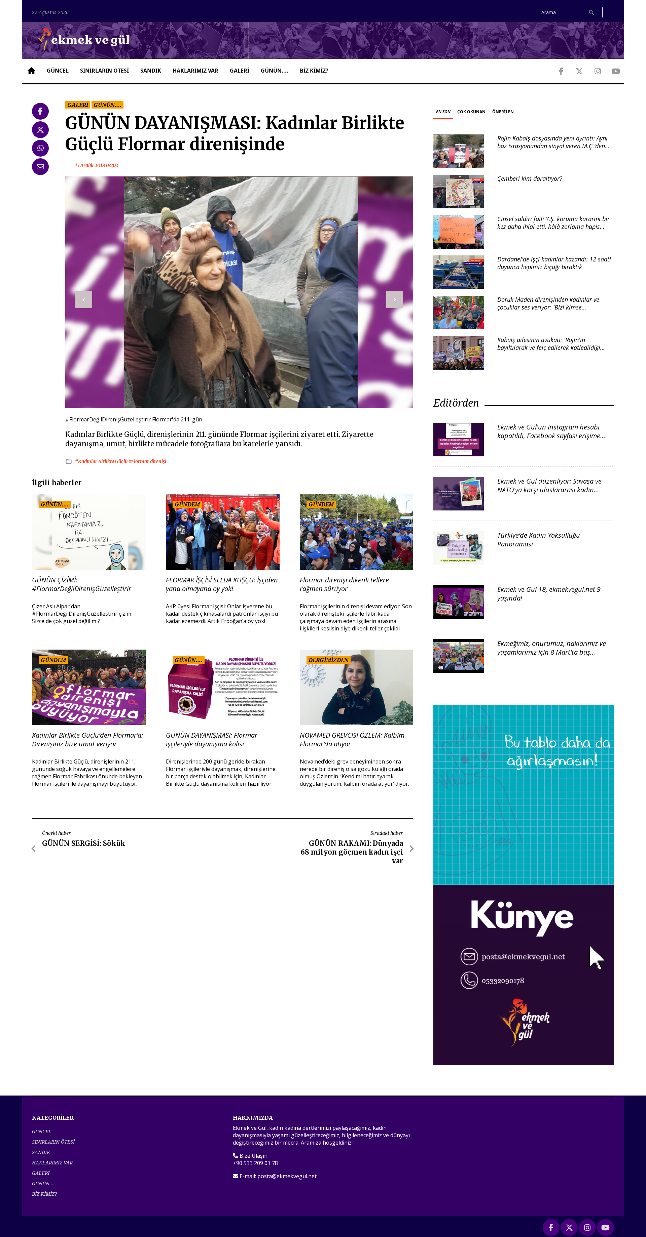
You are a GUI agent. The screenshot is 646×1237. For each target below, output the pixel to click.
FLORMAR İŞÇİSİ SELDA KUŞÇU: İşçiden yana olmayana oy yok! (222, 584)
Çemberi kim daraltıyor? (529, 178)
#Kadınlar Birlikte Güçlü (102, 461)
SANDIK (150, 70)
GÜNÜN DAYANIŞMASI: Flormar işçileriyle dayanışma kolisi (211, 739)
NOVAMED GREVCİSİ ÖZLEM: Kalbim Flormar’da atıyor (352, 739)
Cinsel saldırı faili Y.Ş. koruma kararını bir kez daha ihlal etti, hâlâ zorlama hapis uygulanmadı (553, 227)
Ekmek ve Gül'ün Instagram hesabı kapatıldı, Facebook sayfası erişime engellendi (548, 435)
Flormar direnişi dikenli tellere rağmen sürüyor (344, 584)
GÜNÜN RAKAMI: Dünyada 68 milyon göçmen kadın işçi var (351, 852)
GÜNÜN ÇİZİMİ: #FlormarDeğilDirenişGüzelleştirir (81, 584)
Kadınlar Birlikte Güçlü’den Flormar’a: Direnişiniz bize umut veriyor (87, 739)
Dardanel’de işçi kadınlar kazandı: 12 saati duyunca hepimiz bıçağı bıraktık (554, 263)
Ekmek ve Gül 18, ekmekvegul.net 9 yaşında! (549, 594)
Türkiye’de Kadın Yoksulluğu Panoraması (538, 539)
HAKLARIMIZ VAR (195, 70)
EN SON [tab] (443, 112)
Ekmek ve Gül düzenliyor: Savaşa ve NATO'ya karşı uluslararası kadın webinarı (549, 490)
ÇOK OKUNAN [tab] (471, 112)
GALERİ (239, 70)
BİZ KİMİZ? (314, 70)
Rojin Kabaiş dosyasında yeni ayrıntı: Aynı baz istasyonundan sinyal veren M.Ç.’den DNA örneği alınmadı (552, 146)
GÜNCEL (58, 70)
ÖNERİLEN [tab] (503, 112)
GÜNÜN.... (274, 70)
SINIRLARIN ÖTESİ (104, 70)
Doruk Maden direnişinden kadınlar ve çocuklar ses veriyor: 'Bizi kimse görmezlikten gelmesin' (548, 307)
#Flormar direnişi (147, 461)
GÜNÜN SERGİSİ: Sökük (83, 843)
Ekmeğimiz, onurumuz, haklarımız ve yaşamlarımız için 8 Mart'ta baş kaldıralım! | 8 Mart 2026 (551, 652)
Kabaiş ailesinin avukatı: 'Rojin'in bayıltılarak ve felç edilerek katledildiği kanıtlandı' (548, 348)
